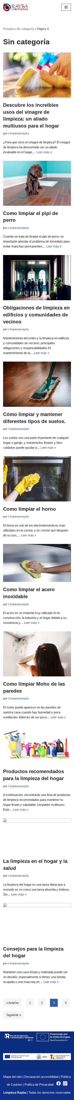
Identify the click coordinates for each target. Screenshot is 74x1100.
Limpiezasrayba (18, 133)
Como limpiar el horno (29, 509)
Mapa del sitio (12, 1076)
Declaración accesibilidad (41, 1076)
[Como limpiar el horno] (37, 478)
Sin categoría (25, 28)
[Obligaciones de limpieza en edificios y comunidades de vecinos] (37, 277)
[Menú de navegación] (66, 7)
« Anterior (12, 1003)
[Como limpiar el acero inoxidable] (37, 563)
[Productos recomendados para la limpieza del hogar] (37, 745)
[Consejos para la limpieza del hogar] (37, 922)
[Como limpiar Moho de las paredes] (37, 653)
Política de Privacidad (39, 1084)
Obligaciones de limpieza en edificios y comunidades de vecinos (36, 314)
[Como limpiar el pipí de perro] (37, 183)
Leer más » (44, 152)
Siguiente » (13, 1015)
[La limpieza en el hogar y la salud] (37, 836)
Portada (8, 28)
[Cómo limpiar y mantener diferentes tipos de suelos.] (37, 384)
